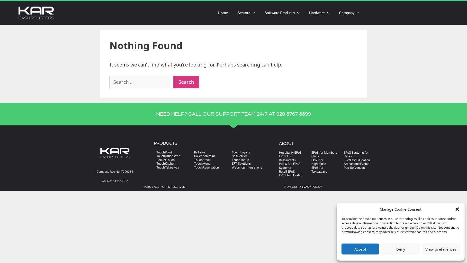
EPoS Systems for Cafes (356, 154)
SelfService (240, 156)
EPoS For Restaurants (287, 158)
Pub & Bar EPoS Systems (289, 165)
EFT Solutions (241, 163)
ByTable (199, 152)
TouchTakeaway (167, 167)
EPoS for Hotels (290, 175)
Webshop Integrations (247, 167)
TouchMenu (202, 163)
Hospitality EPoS (290, 152)
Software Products (280, 13)
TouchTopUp (240, 160)
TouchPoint (164, 152)
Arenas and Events (356, 163)
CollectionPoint (204, 156)
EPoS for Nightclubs (318, 162)
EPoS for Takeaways (319, 169)
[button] (457, 209)
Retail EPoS (287, 171)
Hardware (317, 13)
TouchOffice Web (168, 156)
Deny (400, 249)
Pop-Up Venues (354, 167)
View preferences (440, 249)
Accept (360, 249)
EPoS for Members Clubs (324, 154)
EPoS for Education (357, 160)
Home (223, 13)
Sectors (244, 13)
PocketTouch (165, 160)
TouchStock (202, 160)
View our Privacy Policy (303, 186)
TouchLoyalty (241, 152)
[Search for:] (141, 82)
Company (346, 13)
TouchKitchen (165, 163)
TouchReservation (206, 167)
